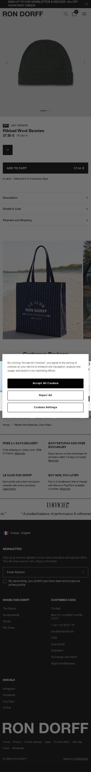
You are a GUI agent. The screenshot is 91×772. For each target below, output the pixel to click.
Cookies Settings (45, 407)
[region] (45, 386)
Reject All (45, 395)
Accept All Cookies (45, 383)
